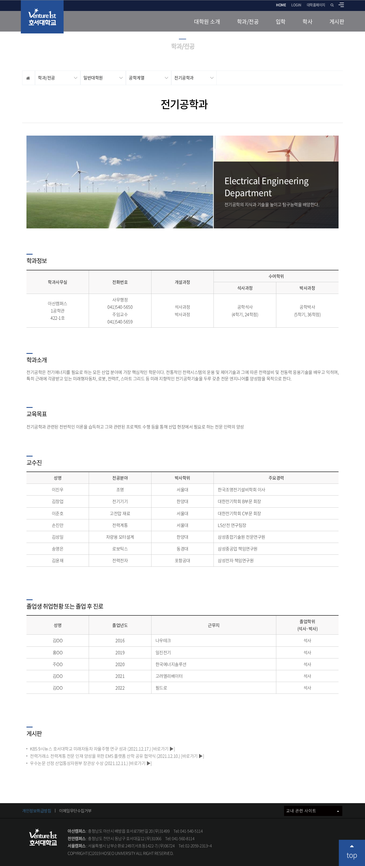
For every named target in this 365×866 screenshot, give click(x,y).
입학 (281, 21)
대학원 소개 (207, 21)
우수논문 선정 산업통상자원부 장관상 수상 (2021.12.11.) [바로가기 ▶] (91, 763)
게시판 (336, 21)
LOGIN (296, 4)
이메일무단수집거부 (75, 810)
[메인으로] (42, 16)
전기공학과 (184, 77)
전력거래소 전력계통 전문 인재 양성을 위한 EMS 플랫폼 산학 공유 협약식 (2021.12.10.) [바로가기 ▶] (117, 756)
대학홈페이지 (316, 4)
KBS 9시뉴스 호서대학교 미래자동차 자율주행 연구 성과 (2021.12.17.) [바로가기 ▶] (102, 748)
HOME (281, 4)
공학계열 (136, 77)
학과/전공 (248, 21)
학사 (307, 21)
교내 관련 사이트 (301, 811)
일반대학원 (93, 77)
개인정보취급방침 (36, 810)
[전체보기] (341, 4)
